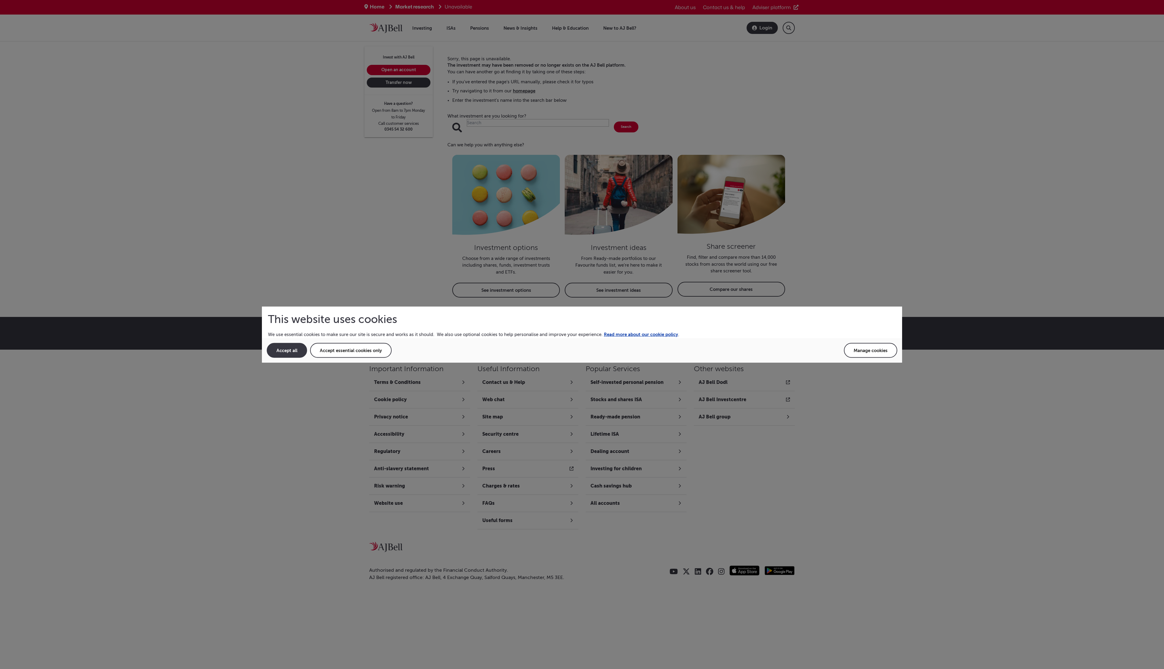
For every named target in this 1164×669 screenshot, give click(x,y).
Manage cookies (871, 350)
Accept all (286, 350)
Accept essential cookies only (351, 350)
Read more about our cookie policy (641, 334)
